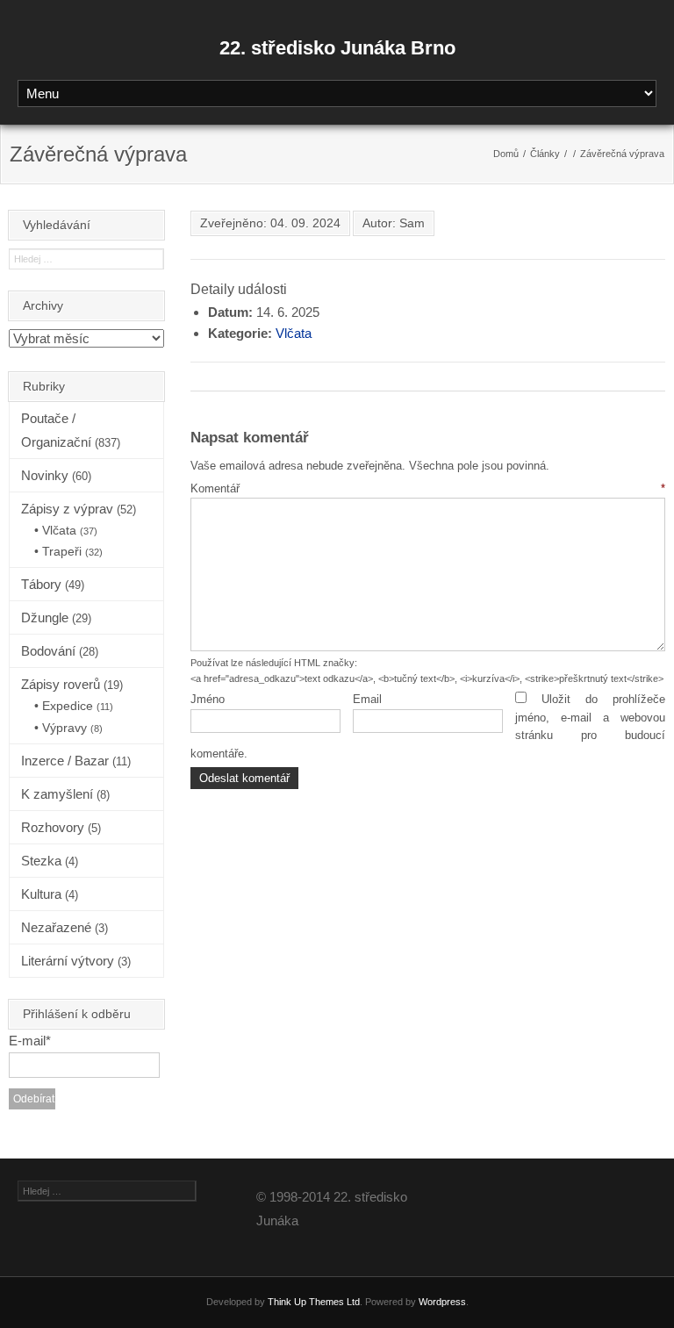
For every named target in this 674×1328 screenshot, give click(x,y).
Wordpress (442, 1301)
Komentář (427, 488)
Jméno (207, 699)
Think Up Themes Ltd (314, 1301)
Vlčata (294, 333)
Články (545, 153)
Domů (506, 153)
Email (367, 699)
